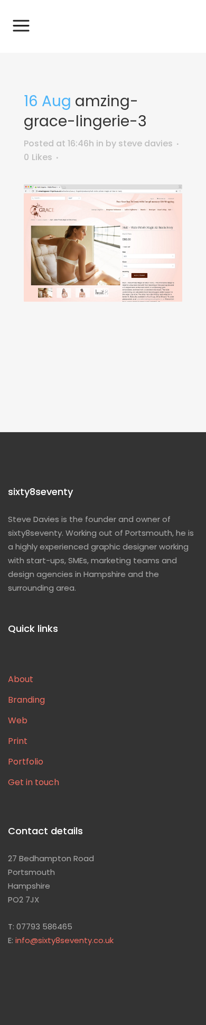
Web (17, 720)
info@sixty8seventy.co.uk (64, 940)
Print (17, 741)
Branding (26, 700)
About (20, 679)
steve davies (145, 143)
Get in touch (33, 782)
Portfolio (25, 762)
